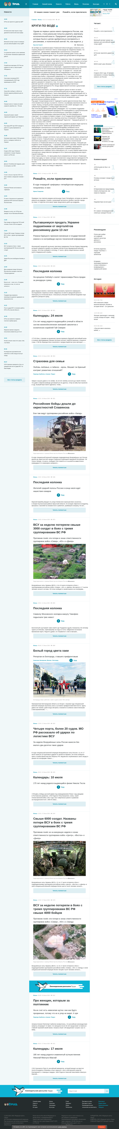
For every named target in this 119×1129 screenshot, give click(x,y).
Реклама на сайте (87, 1101)
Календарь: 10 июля (48, 777)
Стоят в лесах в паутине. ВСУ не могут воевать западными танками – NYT (14, 176)
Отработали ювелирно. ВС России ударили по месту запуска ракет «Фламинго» (13, 67)
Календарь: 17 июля (48, 1048)
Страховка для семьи (48, 361)
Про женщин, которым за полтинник (51, 1002)
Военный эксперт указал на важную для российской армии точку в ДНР (104, 42)
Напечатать (80, 45)
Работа (68, 4)
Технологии (69, 1107)
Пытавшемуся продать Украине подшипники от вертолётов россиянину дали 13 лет (56, 226)
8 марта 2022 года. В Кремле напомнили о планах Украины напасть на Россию (12, 153)
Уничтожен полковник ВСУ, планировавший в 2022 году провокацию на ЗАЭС (12, 80)
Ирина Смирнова (38, 191)
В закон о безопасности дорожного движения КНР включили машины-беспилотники (13, 200)
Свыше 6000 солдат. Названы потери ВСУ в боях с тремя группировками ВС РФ (54, 822)
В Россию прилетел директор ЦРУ (13, 21)
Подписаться (106, 1091)
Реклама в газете (87, 1103)
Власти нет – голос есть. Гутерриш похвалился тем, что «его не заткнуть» (13, 284)
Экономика (52, 1105)
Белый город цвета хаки (51, 650)
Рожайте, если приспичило (75, 12)
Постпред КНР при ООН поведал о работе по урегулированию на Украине (14, 127)
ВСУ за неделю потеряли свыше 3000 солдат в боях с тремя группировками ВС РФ (56, 528)
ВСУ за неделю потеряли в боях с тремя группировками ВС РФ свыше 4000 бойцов (57, 909)
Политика (86, 4)
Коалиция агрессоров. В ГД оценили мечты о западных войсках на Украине (14, 140)
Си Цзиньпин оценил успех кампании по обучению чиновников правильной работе (14, 54)
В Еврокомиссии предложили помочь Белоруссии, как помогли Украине (104, 191)
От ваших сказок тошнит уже (46, 12)
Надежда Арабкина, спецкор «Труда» (44, 374)
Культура (96, 4)
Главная (35, 4)
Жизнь (76, 4)
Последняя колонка (47, 271)
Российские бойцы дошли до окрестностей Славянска (54, 405)
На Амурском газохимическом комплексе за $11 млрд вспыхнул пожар (13, 353)
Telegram (101, 1107)
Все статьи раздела (15, 380)
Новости (59, 4)
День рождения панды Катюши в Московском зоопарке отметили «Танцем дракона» (13, 271)
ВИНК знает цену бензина (102, 64)
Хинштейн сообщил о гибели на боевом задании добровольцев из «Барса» (13, 93)
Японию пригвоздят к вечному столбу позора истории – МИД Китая (104, 317)
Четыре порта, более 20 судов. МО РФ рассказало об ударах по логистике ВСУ (58, 732)
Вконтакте (102, 1101)
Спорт (67, 1101)
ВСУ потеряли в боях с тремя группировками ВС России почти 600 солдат (14, 248)
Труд (67, 191)
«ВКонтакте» (71, 453)
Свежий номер (47, 4)
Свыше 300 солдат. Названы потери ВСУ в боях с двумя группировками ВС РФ (14, 235)
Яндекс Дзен (102, 1103)
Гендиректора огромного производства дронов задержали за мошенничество (14, 297)
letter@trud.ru (69, 1125)
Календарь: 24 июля (48, 315)
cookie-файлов (62, 1127)
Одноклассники (103, 1105)
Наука (67, 1105)
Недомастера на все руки (102, 202)
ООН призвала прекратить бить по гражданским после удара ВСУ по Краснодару (13, 366)
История (35, 1107)
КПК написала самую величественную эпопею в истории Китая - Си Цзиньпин (104, 304)
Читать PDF (106, 13)
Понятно (101, 1127)
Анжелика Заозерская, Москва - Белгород (45, 660)
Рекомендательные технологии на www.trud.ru (89, 1106)
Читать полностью (59, 206)
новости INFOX (98, 125)
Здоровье (68, 1103)
